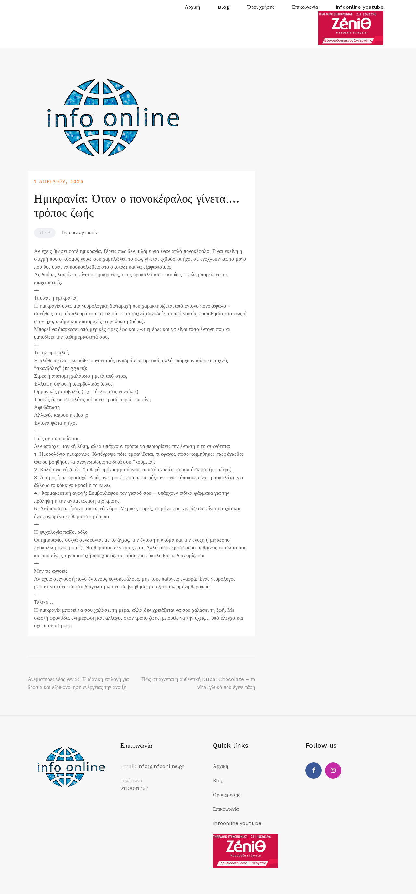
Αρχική (192, 7)
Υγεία (45, 232)
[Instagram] (333, 770)
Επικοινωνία (305, 7)
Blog (223, 7)
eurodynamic (83, 232)
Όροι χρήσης (260, 7)
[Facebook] (314, 770)
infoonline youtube (360, 7)
